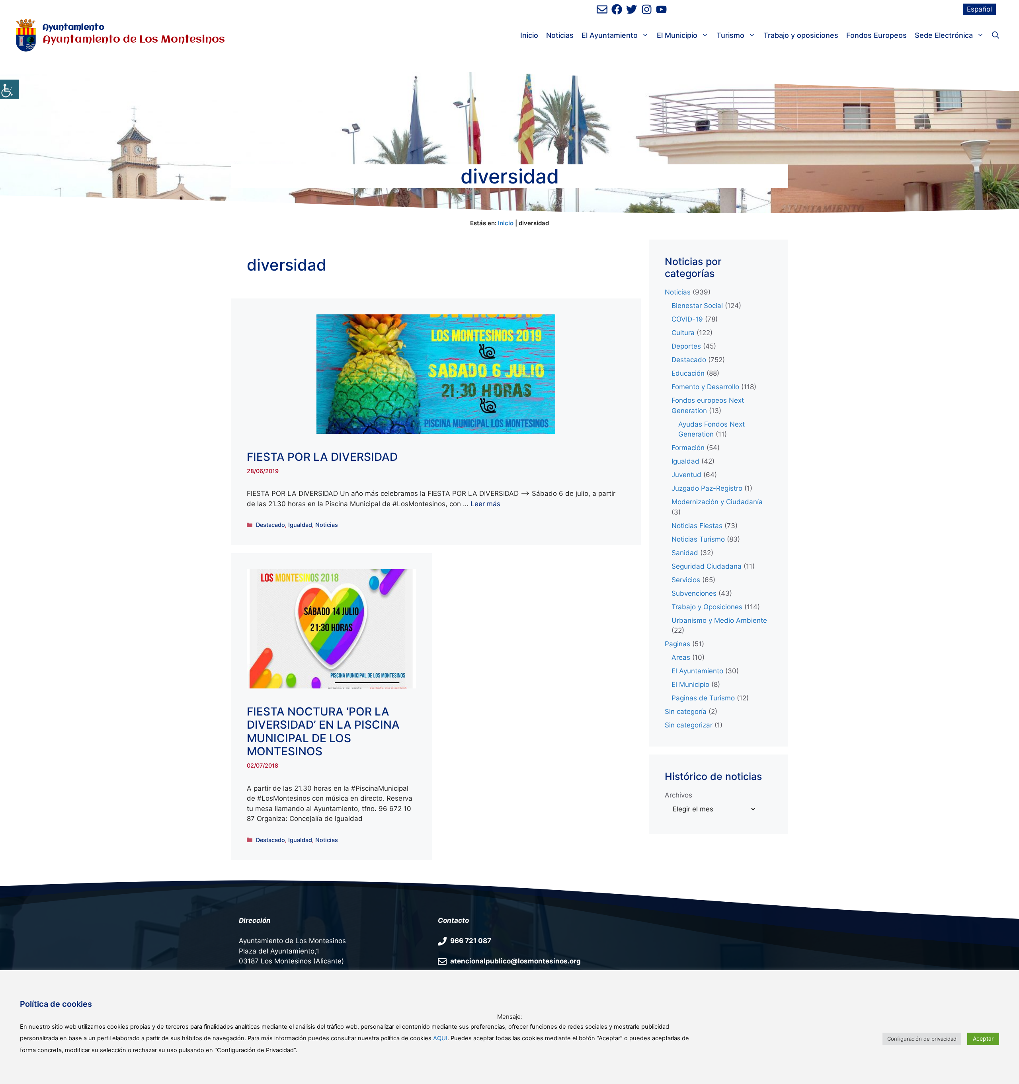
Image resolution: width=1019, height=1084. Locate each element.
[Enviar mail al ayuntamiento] (602, 9)
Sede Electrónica (944, 35)
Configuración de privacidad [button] (922, 1038)
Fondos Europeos (876, 35)
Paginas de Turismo (703, 698)
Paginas (677, 644)
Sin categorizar (689, 725)
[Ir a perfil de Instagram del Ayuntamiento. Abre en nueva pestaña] (646, 9)
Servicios (686, 580)
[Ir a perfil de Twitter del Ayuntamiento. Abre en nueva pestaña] (631, 9)
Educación (688, 373)
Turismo (730, 35)
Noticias (560, 35)
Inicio (529, 35)
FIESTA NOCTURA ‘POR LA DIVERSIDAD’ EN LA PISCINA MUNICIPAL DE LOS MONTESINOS (323, 731)
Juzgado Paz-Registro (707, 488)
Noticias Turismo (698, 539)
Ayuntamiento (73, 27)
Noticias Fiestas (697, 526)
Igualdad (300, 524)
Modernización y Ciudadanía (717, 502)
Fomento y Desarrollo (705, 387)
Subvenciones (694, 593)
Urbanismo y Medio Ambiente (719, 620)
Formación (688, 448)
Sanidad (685, 553)
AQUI (440, 1038)
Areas (681, 657)
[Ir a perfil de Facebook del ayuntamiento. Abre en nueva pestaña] (616, 9)
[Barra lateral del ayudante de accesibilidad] (9, 89)
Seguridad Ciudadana (707, 566)
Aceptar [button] (983, 1038)
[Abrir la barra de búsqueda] (995, 35)
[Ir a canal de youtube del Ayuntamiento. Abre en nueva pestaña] (661, 9)
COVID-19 (687, 319)
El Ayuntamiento (610, 35)
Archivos (678, 795)
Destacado (270, 524)
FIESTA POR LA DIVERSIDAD (322, 457)
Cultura (683, 333)
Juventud (686, 475)
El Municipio (677, 35)
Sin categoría (686, 712)
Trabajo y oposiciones (800, 35)
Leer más (485, 504)
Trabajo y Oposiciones (707, 607)
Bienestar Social (697, 306)
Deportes (686, 346)
